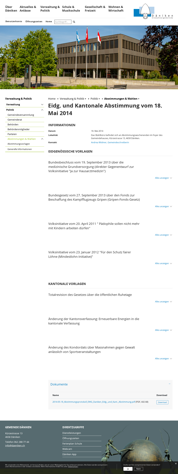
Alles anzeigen (162, 177)
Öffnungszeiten (70, 438)
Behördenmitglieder (19, 129)
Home (52, 98)
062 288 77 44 (21, 441)
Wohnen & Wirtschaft (116, 8)
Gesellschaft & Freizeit (95, 8)
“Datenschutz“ (73, 466)
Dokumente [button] (59, 384)
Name (56, 395)
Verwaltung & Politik (50, 8)
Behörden (13, 124)
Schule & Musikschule (71, 8)
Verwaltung (13, 104)
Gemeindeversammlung (21, 114)
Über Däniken (11, 8)
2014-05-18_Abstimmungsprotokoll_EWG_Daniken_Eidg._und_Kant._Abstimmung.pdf (94, 401)
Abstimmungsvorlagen (19, 143)
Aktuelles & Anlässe (28, 8)
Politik (10, 109)
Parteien (12, 134)
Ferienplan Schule (72, 443)
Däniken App (69, 454)
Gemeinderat (15, 119)
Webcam (67, 448)
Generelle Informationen (20, 149)
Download (161, 395)
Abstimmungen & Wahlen (26, 138)
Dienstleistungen (71, 432)
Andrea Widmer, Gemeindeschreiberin (110, 142)
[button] (73, 98)
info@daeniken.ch (15, 445)
